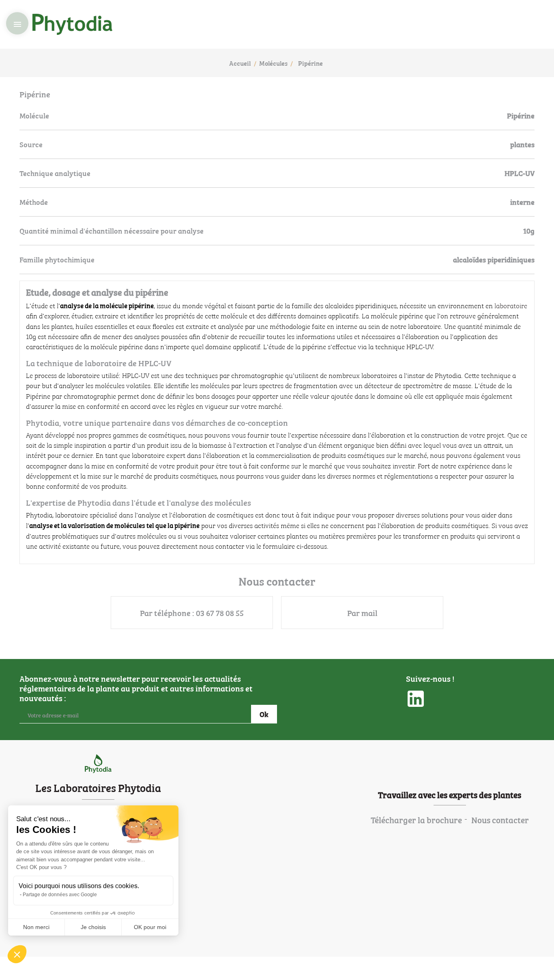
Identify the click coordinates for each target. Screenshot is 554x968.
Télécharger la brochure (416, 819)
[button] (17, 954)
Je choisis (93, 927)
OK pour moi (150, 927)
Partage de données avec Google (60, 894)
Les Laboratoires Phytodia (98, 787)
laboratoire (510, 305)
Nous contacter (500, 819)
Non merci (36, 927)
